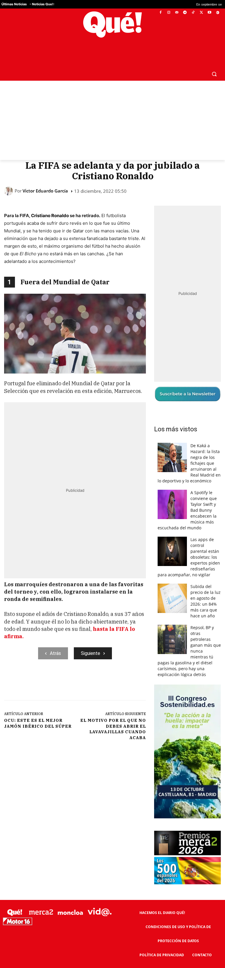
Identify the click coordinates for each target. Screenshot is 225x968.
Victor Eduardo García (45, 191)
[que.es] (112, 24)
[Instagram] (168, 12)
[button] (214, 74)
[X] (201, 12)
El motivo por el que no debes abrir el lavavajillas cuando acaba (113, 729)
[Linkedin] (119, 683)
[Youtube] (209, 12)
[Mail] (176, 12)
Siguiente (90, 653)
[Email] (133, 683)
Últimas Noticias (14, 4)
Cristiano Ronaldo (50, 215)
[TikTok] (193, 12)
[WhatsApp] (92, 683)
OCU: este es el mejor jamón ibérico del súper (37, 723)
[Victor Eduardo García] (9, 191)
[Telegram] (185, 12)
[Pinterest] (79, 683)
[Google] (217, 12)
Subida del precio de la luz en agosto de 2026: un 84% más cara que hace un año (205, 601)
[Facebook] (160, 12)
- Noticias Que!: (42, 4)
